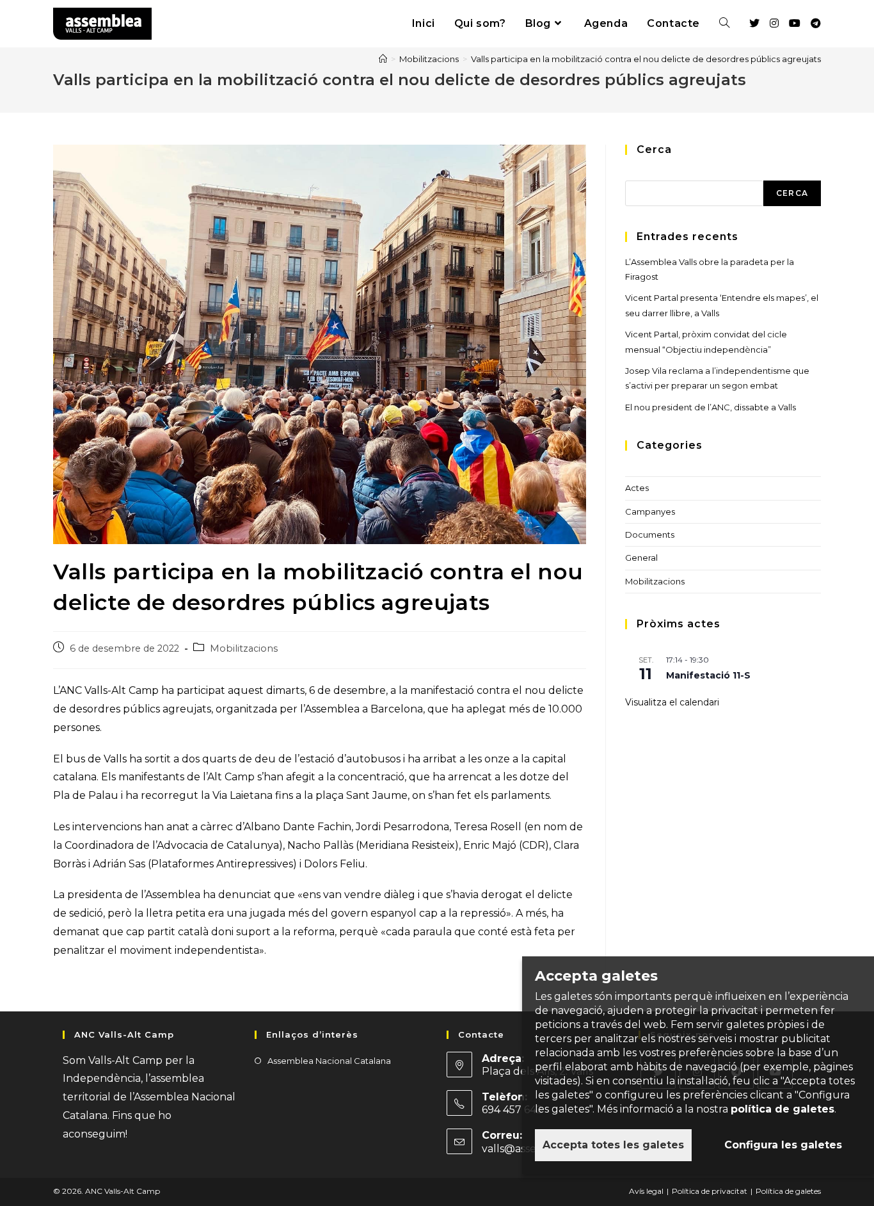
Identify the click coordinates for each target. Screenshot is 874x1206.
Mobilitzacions (244, 648)
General (641, 557)
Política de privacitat (709, 1191)
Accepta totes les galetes (613, 1145)
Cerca (792, 193)
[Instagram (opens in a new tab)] (774, 23)
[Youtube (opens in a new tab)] (795, 23)
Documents (649, 534)
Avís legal (646, 1191)
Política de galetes (788, 1191)
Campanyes (650, 511)
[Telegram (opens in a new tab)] (816, 23)
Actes (637, 488)
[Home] (383, 59)
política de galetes (782, 1109)
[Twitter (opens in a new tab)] (754, 23)
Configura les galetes (783, 1145)
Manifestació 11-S (708, 675)
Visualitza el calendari (672, 702)
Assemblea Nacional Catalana (329, 1061)
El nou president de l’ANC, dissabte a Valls (710, 407)
